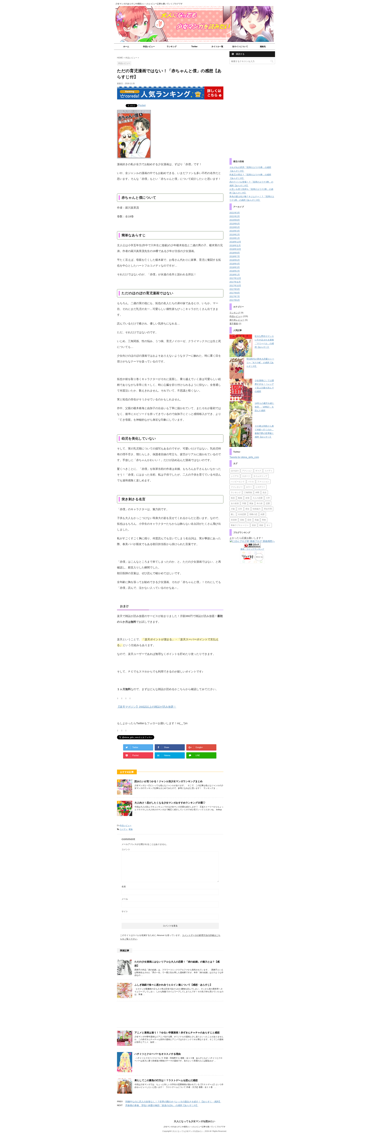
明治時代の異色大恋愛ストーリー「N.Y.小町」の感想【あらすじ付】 (260, 362)
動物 (240, 498)
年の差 (260, 503)
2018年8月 (234, 253)
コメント (126, 849)
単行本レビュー (236, 320)
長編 (257, 520)
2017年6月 (234, 300)
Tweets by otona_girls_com (244, 457)
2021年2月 (234, 216)
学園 (244, 503)
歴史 (247, 509)
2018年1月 (234, 274)
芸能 (242, 520)
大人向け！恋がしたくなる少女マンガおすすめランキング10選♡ (169, 802)
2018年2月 (234, 271)
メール (125, 899)
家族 (131, 829)
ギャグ (258, 471)
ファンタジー (237, 487)
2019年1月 (234, 238)
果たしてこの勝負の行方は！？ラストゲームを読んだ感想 (166, 1080)
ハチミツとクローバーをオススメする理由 (157, 1054)
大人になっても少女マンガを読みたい (194, 1121)
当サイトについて (240, 46)
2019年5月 (234, 227)
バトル (251, 481)
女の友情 (235, 503)
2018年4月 (234, 263)
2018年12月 (235, 242)
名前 (124, 886)
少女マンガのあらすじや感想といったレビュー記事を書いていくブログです (194, 1127)
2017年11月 (235, 282)
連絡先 (263, 46)
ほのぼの (235, 471)
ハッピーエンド (238, 481)
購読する (239, 54)
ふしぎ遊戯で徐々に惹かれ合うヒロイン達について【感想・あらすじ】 (173, 984)
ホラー (249, 487)
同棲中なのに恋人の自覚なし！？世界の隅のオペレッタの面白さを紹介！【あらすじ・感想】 (173, 1101)
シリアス (235, 476)
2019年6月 (234, 223)
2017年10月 (235, 285)
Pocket (142, 105)
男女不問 (268, 509)
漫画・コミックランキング (252, 549)
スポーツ (246, 476)
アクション (247, 471)
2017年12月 (235, 278)
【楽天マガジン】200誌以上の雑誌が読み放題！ (146, 706)
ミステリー (260, 487)
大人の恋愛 (258, 498)
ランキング (172, 46)
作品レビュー (149, 46)
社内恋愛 (242, 514)
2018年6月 (234, 260)
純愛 (263, 514)
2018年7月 (234, 256)
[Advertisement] (170, 1015)
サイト (125, 911)
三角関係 (248, 492)
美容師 (234, 520)
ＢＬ (268, 525)
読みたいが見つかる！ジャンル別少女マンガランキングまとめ (168, 781)
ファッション (263, 481)
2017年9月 (234, 289)
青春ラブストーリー (240, 525)
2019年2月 (234, 234)
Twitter (194, 46)
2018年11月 (235, 245)
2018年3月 (234, 267)
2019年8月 (234, 220)
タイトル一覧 (217, 46)
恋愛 (268, 503)
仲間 (257, 492)
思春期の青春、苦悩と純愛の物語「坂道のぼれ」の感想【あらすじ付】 (161, 1105)
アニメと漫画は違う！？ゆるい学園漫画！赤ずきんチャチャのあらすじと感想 (177, 1032)
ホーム (126, 46)
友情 (247, 498)
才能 (233, 509)
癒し (233, 514)
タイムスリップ (260, 476)
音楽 (254, 525)
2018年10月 (235, 249)
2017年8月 (234, 293)
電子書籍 (233, 323)
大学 (268, 498)
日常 (240, 509)
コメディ (123, 829)
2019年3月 (234, 231)
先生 (265, 492)
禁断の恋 (253, 514)
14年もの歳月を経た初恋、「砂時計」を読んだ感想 (264, 407)
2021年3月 (234, 212)
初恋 (233, 498)
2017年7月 (234, 296)
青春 (264, 520)
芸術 (249, 520)
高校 (261, 525)
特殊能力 (257, 509)
